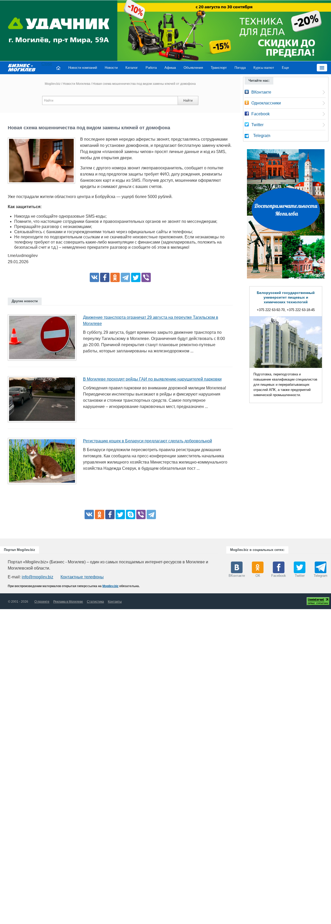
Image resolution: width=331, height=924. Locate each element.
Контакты (115, 601)
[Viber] (146, 277)
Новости (111, 68)
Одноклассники (266, 103)
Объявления (193, 68)
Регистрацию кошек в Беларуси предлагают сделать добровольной (147, 441)
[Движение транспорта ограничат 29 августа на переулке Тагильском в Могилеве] (44, 339)
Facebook (260, 114)
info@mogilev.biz (37, 577)
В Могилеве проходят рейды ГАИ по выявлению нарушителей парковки (152, 379)
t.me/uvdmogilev (23, 255)
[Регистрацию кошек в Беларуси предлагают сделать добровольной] (44, 462)
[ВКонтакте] (94, 277)
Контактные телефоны (82, 577)
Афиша (170, 68)
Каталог (131, 68)
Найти (188, 100)
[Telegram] (125, 277)
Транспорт (219, 68)
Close (46, 64)
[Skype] (130, 514)
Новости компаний (82, 68)
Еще (285, 68)
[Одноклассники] (115, 277)
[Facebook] (104, 277)
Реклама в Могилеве (68, 601)
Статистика (95, 601)
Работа (151, 68)
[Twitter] (135, 277)
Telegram (261, 135)
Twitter (257, 125)
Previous (244, 346)
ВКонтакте (261, 92)
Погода (240, 68)
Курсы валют (263, 68)
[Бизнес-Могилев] (22, 67)
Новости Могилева (76, 84)
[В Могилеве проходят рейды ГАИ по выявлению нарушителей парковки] (44, 401)
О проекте (41, 601)
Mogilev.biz (53, 84)
